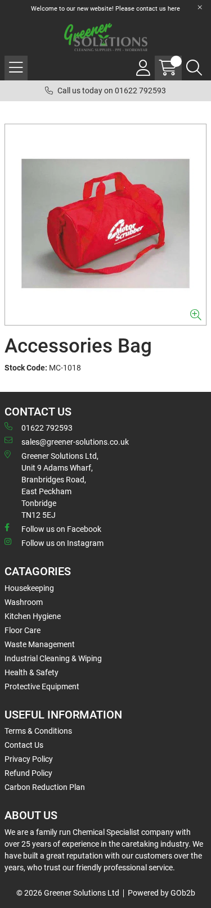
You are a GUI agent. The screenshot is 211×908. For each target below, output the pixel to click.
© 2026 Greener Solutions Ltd (67, 892)
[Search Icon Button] (194, 68)
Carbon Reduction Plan (45, 787)
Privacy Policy (29, 759)
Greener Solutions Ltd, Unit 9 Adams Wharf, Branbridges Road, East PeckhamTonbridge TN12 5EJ (59, 485)
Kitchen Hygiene (33, 616)
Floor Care (23, 630)
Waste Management (40, 644)
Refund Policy (28, 773)
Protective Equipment (42, 686)
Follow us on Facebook (61, 529)
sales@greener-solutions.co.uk (75, 441)
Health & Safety (32, 672)
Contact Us (24, 744)
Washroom (24, 602)
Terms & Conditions (38, 730)
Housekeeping (29, 588)
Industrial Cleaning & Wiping (53, 658)
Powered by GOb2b (161, 892)
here (174, 8)
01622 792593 (47, 427)
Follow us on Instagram (62, 543)
